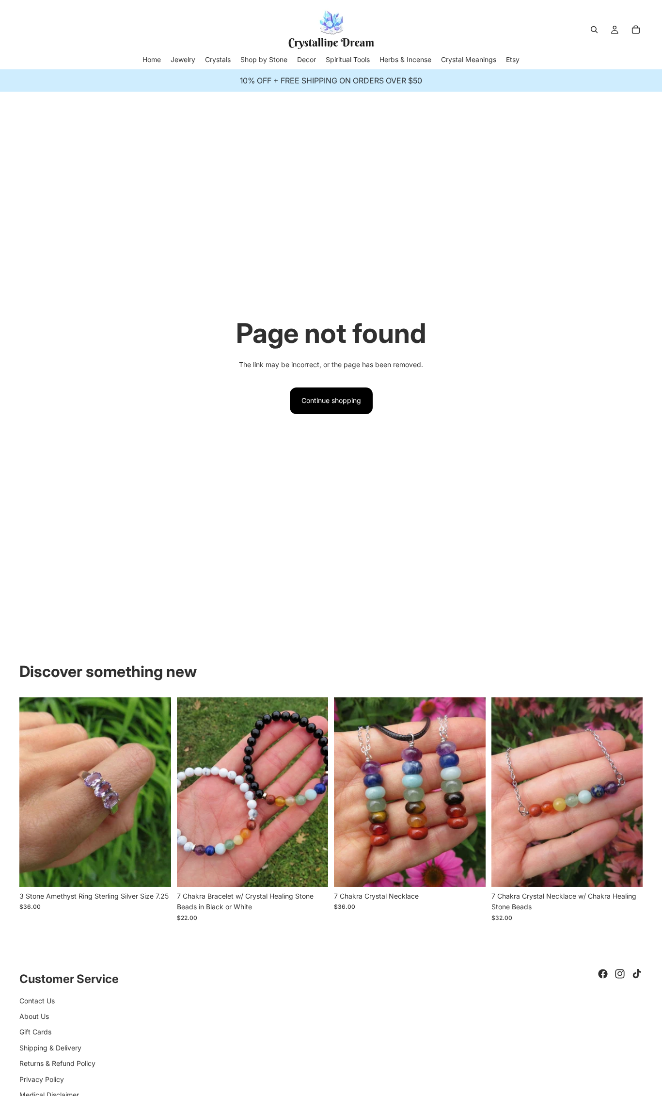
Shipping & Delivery (50, 1048)
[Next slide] (156, 792)
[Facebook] (603, 974)
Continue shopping (331, 400)
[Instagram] (620, 974)
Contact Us (37, 1001)
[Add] (156, 872)
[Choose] (313, 872)
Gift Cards (35, 1032)
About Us (34, 1016)
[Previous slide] (33, 792)
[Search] (594, 29)
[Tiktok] (637, 974)
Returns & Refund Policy (57, 1063)
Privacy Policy (41, 1079)
